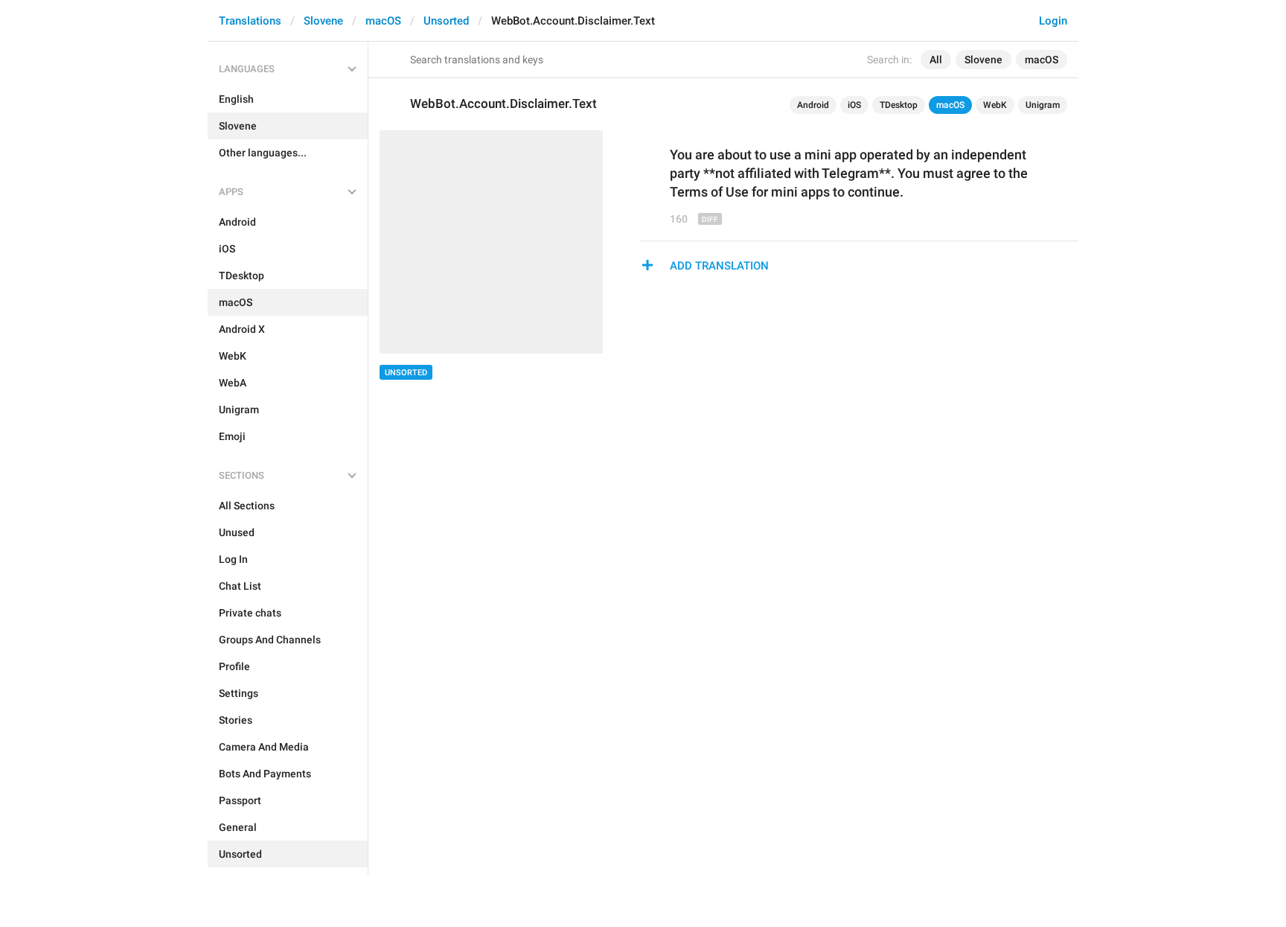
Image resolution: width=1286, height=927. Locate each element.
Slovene (323, 21)
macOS (383, 21)
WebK (995, 105)
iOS (854, 105)
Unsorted (446, 21)
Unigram (1043, 105)
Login (1053, 21)
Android (813, 105)
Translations (250, 21)
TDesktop (899, 105)
